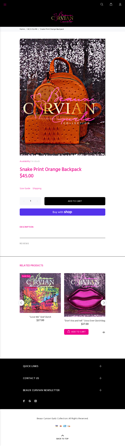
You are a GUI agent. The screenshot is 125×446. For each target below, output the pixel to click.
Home (22, 29)
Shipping (37, 188)
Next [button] (104, 303)
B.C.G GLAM (32, 29)
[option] (40, 294)
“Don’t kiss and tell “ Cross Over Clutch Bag (84, 321)
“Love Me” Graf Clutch (40, 317)
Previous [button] (21, 303)
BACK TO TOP (62, 438)
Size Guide (25, 188)
